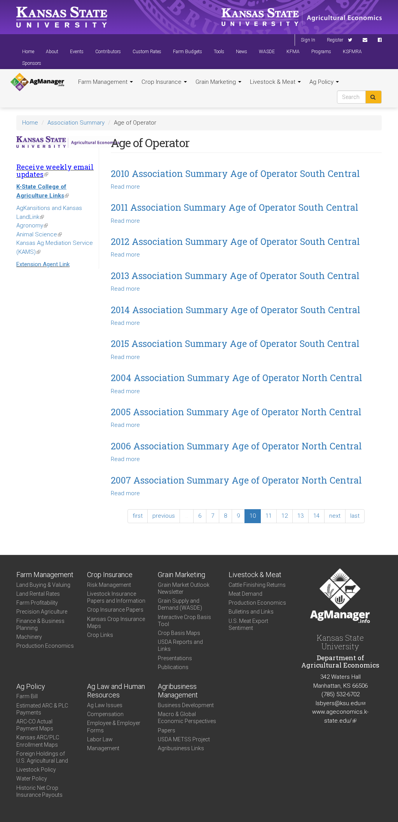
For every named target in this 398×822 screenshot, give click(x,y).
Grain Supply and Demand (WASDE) (180, 604)
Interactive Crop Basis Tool (184, 620)
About (52, 51)
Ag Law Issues (104, 705)
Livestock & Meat (273, 81)
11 (268, 515)
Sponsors (31, 63)
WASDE (267, 51)
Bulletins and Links (251, 612)
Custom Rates (147, 51)
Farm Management (103, 81)
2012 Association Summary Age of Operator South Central (235, 241)
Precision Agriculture (41, 612)
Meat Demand (245, 594)
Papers (166, 730)
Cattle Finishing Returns (257, 585)
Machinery (29, 637)
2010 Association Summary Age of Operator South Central (235, 173)
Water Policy (31, 778)
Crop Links (100, 635)
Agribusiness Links (181, 748)
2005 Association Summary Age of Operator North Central (236, 412)
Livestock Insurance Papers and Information (116, 597)
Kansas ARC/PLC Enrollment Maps (37, 740)
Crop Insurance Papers (115, 610)
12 (284, 515)
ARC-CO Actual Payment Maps (34, 725)
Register (335, 40)
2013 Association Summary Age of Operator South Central (235, 275)
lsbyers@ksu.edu (340, 703)
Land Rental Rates (38, 594)
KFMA (293, 51)
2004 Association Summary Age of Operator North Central (236, 377)
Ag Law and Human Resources (116, 690)
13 (300, 515)
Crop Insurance (162, 81)
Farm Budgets (187, 51)
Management (103, 748)
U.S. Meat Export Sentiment (248, 624)
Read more (125, 186)
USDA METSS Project (184, 739)
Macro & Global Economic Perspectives (187, 717)
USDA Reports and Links (180, 645)
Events (77, 51)
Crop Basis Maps (179, 633)
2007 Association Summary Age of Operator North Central (236, 480)
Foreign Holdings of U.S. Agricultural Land (42, 757)
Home (28, 51)
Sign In (308, 40)
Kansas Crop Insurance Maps (116, 622)
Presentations (175, 658)
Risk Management (109, 585)
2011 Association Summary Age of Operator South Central (234, 207)
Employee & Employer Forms (113, 726)
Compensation (105, 714)
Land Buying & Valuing (43, 585)
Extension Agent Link (43, 264)
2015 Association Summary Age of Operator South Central (235, 343)
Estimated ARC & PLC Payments (42, 709)
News (241, 51)
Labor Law (100, 739)
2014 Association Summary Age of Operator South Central (235, 310)
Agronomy (32, 225)
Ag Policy (322, 81)
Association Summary (76, 122)
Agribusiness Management (178, 690)
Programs (321, 51)
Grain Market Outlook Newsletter (183, 588)
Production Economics (45, 646)
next (334, 515)
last (355, 515)
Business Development (186, 705)
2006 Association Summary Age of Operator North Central (236, 446)
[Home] (37, 82)
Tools (219, 51)
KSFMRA (352, 51)
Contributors (108, 51)
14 (316, 515)
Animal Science (39, 234)
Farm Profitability (37, 603)
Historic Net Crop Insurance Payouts (39, 791)
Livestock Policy (36, 770)
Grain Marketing (216, 81)
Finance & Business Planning (40, 624)
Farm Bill (27, 696)
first (138, 515)
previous (163, 515)
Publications (173, 667)
